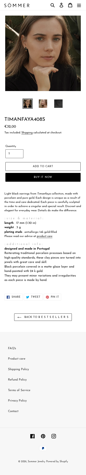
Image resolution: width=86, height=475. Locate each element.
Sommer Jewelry (36, 461)
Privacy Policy (17, 400)
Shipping (27, 132)
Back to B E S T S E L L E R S (45, 317)
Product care (16, 358)
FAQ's (12, 348)
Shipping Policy (18, 369)
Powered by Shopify (57, 461)
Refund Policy (17, 379)
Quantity (10, 146)
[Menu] (79, 5)
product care (44, 236)
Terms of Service (19, 390)
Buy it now (43, 177)
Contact (13, 411)
